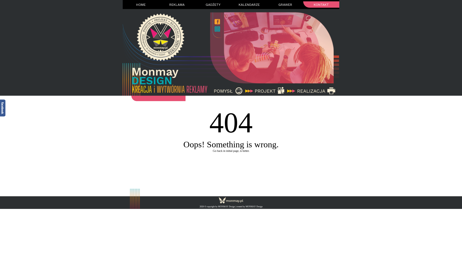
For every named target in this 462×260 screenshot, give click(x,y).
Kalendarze (249, 4)
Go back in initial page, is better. (231, 150)
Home (141, 4)
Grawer (285, 4)
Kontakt (321, 4)
